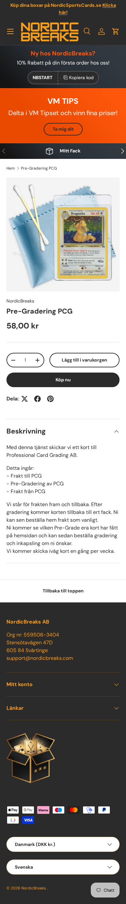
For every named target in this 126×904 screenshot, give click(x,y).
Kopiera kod (81, 77)
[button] (116, 31)
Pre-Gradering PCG (39, 168)
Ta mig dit (63, 129)
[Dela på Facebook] (37, 398)
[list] (63, 234)
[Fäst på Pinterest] (50, 398)
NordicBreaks (20, 301)
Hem (10, 168)
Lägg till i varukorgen (84, 360)
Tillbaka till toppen (63, 591)
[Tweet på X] (24, 398)
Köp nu (63, 380)
